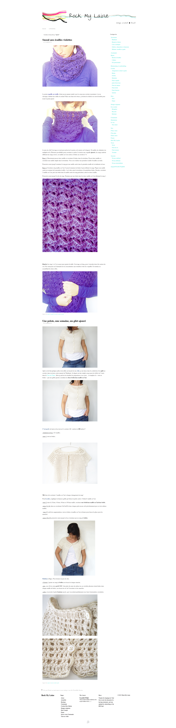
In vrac (112, 122)
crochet (56, 314)
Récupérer (114, 109)
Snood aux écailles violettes (57, 40)
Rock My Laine (47, 695)
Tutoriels (113, 156)
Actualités (63, 700)
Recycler (114, 111)
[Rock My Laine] (89, 24)
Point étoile (115, 88)
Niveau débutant (116, 161)
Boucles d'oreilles (116, 57)
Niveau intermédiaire (117, 163)
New (112, 128)
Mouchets (114, 78)
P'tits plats (113, 133)
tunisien (114, 93)
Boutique (63, 702)
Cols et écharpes (116, 44)
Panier (113, 101)
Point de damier (116, 85)
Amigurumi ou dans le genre (119, 71)
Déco (112, 96)
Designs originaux (115, 104)
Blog (44, 28)
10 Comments (47, 42)
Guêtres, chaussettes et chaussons (120, 47)
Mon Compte (64, 710)
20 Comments (47, 323)
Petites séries (114, 135)
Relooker (114, 114)
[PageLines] (88, 723)
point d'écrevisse (116, 83)
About (62, 698)
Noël (113, 98)
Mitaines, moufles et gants (118, 49)
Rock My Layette (115, 140)
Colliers (114, 60)
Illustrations (114, 120)
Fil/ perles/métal (116, 62)
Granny (114, 75)
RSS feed (101, 706)
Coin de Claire (51, 375)
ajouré (49, 314)
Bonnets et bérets (116, 42)
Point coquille (115, 80)
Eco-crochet (114, 107)
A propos (52, 28)
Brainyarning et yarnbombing (118, 66)
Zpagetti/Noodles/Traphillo (118, 166)
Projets (112, 138)
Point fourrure (115, 90)
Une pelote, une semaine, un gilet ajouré (64, 321)
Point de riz (115, 147)
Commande (64, 704)
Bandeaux (114, 39)
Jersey (113, 145)
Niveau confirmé (116, 158)
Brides (113, 73)
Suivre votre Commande (67, 714)
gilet (58, 683)
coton (52, 683)
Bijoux (112, 55)
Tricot (112, 143)
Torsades (114, 152)
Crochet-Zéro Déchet (66, 706)
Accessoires (114, 37)
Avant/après (114, 53)
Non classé (114, 125)
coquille (52, 314)
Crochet (113, 68)
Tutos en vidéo (65, 716)
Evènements (114, 117)
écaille (59, 314)
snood (63, 314)
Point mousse (115, 150)
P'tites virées (114, 131)
